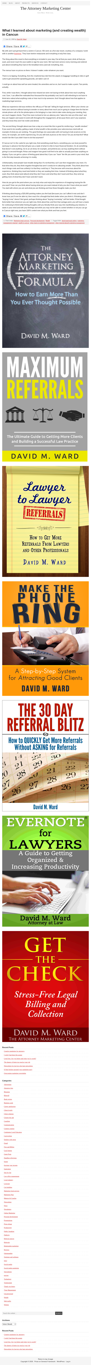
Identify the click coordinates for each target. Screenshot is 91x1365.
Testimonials (8, 1283)
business (17, 54)
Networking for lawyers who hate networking (18, 1066)
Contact (44, 3)
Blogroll (6, 1095)
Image (6, 1161)
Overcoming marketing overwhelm (15, 1073)
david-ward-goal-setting (69, 221)
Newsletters (7, 1209)
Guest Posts (7, 1154)
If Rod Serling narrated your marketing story (18, 1069)
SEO (5, 1261)
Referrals (7, 1242)
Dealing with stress (10, 1139)
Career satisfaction (10, 1106)
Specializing (8, 1272)
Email (6, 1143)
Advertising (7, 1084)
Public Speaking (9, 1231)
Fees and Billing (9, 1147)
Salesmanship (8, 1253)
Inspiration (7, 1169)
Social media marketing (11, 1268)
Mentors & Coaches (10, 1198)
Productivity (8, 1228)
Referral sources (9, 1239)
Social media (8, 1264)
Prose (36, 1361)
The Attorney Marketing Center (45, 8)
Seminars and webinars (11, 1257)
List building (8, 1187)
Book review (8, 1099)
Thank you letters (9, 1286)
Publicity (7, 1235)
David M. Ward (21, 39)
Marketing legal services (21, 221)
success (6, 1275)
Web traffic (7, 1301)
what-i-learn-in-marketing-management (42, 223)
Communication (9, 1125)
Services (35, 3)
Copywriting (8, 1136)
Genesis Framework (48, 1361)
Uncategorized (8, 1294)
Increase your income (10, 1165)
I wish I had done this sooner (13, 1055)
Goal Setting (8, 1150)
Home (4, 3)
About (17, 3)
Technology (7, 1279)
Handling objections (10, 1158)
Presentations (8, 1220)
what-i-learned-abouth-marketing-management (70, 223)
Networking (7, 1202)
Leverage (7, 1184)
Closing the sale (9, 1117)
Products (26, 3)
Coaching (7, 1121)
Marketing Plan (9, 1195)
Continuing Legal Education (13, 1132)
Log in (68, 1361)
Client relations (9, 1114)
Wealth (48, 221)
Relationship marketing (11, 1246)
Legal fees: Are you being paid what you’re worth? (20, 1058)
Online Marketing (9, 1213)
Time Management (10, 1290)
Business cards (8, 1103)
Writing (6, 1305)
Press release (8, 1224)
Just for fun (7, 1172)
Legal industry (8, 1180)
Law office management (11, 1176)
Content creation (9, 1128)
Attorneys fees (8, 1088)
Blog (11, 3)
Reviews (6, 1250)
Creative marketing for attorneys (14, 1051)
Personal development (37, 221)
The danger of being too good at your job (17, 1062)
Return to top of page (45, 1359)
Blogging (7, 1092)
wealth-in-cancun (23, 223)
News (5, 1206)
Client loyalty (8, 1110)
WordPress (61, 1361)
